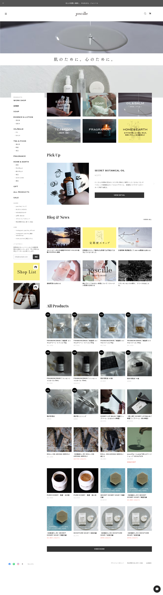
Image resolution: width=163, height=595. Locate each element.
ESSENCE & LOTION (23, 117)
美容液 (18, 120)
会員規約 (149, 563)
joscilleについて (21, 206)
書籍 (17, 181)
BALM (18, 135)
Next (157, 59)
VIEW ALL (148, 219)
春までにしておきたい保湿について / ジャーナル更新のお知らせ (99, 284)
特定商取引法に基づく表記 (24, 222)
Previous (5, 59)
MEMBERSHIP (21, 212)
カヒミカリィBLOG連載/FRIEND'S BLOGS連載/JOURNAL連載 (63, 251)
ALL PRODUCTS (21, 192)
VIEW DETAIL (105, 195)
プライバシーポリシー (23, 219)
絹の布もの (19, 171)
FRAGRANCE (19, 156)
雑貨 (17, 165)
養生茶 (18, 144)
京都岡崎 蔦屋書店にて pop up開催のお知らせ (134, 250)
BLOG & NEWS (21, 209)
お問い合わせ (20, 215)
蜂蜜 (17, 147)
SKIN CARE (20, 178)
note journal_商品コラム (24, 238)
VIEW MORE (99, 549)
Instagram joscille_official (25, 230)
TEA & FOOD (19, 141)
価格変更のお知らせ (54, 283)
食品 (17, 150)
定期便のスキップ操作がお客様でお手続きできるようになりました (99, 251)
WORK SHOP (19, 100)
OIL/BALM (18, 129)
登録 (36, 257)
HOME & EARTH (21, 162)
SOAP (16, 112)
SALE (16, 198)
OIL (17, 132)
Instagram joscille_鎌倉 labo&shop (24, 234)
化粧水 (18, 123)
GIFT (15, 187)
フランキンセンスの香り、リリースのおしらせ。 (133, 284)
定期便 (16, 106)
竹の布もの (19, 168)
